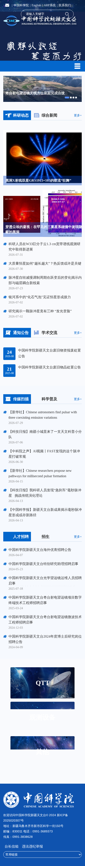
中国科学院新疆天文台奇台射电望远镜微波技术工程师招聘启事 (45, 619)
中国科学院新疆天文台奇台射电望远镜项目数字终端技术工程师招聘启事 (45, 600)
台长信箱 (12, 846)
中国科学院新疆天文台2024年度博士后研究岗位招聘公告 (45, 639)
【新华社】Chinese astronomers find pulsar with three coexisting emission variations (42, 414)
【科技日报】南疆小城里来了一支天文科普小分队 (45, 434)
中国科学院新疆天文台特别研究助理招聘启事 (43, 564)
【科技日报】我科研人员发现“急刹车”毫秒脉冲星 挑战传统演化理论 (44, 492)
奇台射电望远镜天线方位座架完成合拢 (35, 93)
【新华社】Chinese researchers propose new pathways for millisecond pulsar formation (40, 473)
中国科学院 (21, 5)
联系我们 (65, 5)
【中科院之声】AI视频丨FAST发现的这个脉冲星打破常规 (44, 453)
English (36, 5)
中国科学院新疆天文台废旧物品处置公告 (49, 367)
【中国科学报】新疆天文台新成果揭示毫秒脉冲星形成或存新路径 (45, 512)
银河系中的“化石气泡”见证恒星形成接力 (39, 297)
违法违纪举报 (32, 846)
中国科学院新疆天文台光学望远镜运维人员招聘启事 (45, 580)
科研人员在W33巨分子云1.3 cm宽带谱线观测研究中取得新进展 (44, 246)
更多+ (78, 115)
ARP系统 (50, 5)
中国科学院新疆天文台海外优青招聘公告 (39, 550)
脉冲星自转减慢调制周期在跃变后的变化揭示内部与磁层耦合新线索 (45, 280)
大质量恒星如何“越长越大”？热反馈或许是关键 (44, 263)
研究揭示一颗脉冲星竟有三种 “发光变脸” (40, 311)
